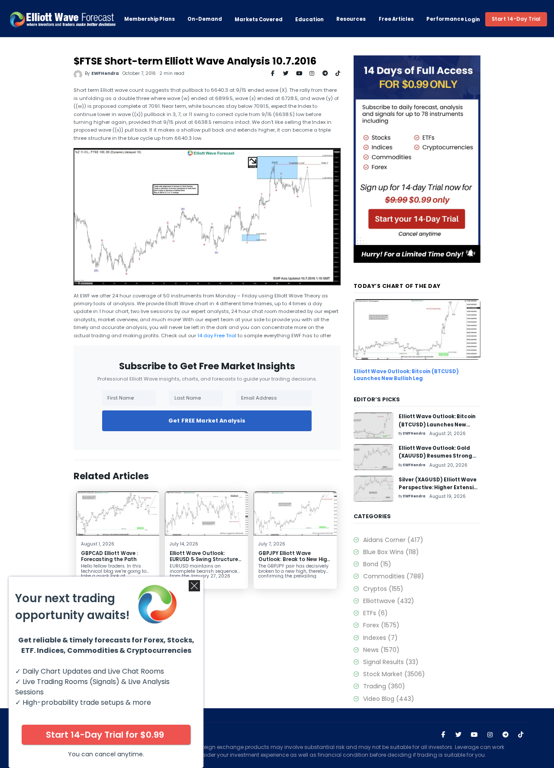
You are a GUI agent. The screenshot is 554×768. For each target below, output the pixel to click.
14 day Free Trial (216, 335)
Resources (351, 19)
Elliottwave (388, 601)
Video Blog (388, 698)
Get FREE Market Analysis (206, 420)
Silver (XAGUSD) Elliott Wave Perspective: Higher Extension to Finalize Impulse (439, 487)
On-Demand (204, 19)
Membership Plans (149, 19)
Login (472, 19)
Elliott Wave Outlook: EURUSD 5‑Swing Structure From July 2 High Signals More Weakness (204, 562)
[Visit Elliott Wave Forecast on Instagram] (490, 735)
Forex (381, 625)
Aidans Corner (393, 540)
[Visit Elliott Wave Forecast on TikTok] (521, 735)
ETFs (375, 613)
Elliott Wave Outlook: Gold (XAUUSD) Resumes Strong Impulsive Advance (435, 456)
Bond (377, 564)
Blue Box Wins (391, 552)
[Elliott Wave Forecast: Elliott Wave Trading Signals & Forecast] (63, 19)
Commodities (393, 576)
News (381, 649)
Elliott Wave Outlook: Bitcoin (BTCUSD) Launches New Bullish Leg (406, 375)
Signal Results (390, 662)
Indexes (380, 637)
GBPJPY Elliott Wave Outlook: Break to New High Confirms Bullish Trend (294, 559)
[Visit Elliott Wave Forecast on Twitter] (458, 735)
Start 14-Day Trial (516, 19)
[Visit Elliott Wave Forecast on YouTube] (474, 735)
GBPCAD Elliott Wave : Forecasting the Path (109, 556)
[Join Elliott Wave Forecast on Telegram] (505, 735)
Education (309, 19)
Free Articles (396, 19)
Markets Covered (259, 19)
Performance (445, 19)
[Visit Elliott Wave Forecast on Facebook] (443, 735)
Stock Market (394, 674)
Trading (384, 686)
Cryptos (383, 588)
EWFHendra (105, 73)
